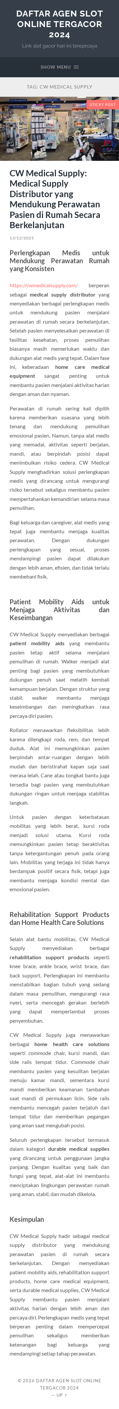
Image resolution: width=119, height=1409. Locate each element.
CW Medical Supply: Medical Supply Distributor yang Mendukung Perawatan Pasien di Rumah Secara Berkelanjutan (55, 199)
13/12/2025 (22, 237)
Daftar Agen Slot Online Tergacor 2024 (59, 23)
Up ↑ (62, 1395)
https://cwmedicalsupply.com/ (44, 285)
